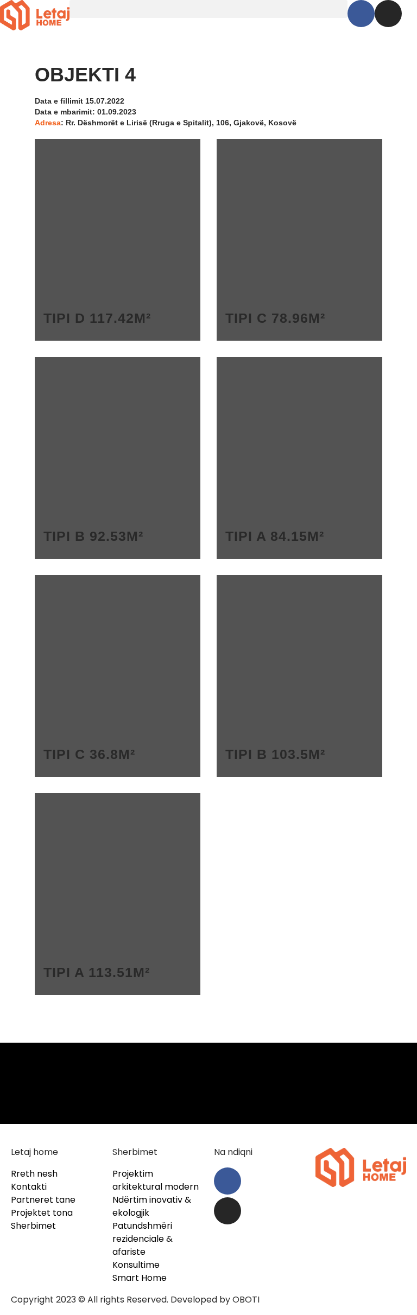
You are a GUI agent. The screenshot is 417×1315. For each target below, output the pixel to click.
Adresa (48, 122)
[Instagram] (388, 13)
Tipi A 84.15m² (274, 536)
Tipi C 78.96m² (275, 317)
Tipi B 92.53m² (93, 536)
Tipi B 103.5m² (275, 754)
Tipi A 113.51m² (96, 972)
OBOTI (246, 1299)
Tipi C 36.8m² (89, 754)
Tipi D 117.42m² (97, 317)
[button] (209, 9)
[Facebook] (361, 13)
